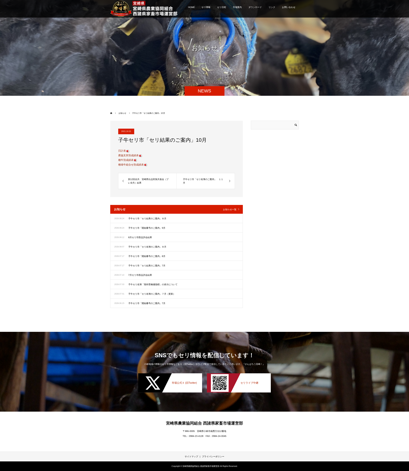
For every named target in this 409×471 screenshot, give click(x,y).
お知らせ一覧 (229, 209)
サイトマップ (191, 456)
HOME (191, 7)
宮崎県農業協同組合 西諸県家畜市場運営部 (204, 423)
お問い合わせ (288, 7)
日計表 (122, 150)
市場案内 (237, 7)
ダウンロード (255, 7)
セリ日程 (221, 7)
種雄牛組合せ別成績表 (131, 164)
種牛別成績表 (126, 160)
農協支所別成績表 (128, 155)
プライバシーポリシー (213, 456)
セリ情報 (205, 7)
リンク (272, 7)
